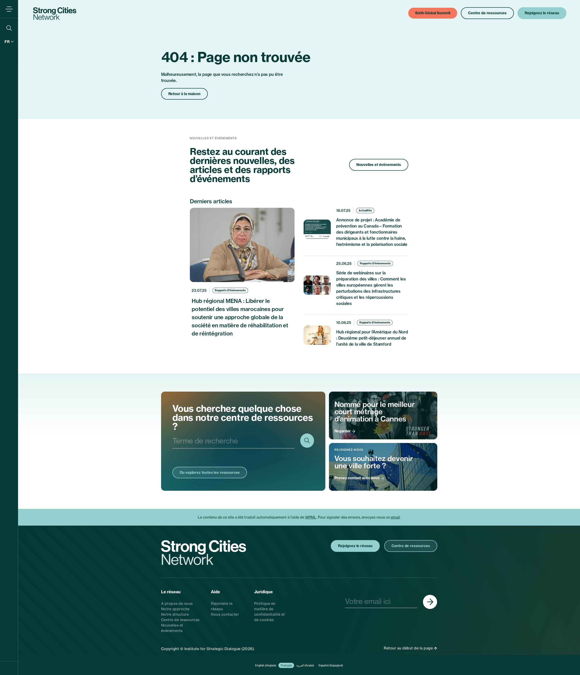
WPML (310, 517)
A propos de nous (177, 603)
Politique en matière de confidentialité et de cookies (269, 611)
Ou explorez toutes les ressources (210, 472)
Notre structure (175, 614)
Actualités (365, 210)
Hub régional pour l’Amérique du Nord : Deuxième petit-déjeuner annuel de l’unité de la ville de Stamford (372, 338)
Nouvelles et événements (378, 164)
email (395, 517)
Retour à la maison (184, 93)
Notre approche (175, 609)
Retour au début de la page (409, 648)
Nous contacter (225, 614)
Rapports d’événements (230, 290)
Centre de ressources (180, 620)
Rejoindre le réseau (221, 606)
